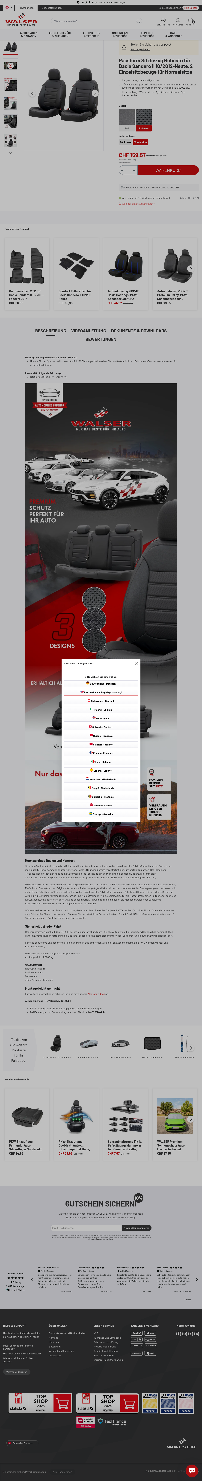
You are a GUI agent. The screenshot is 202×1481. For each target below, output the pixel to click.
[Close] (136, 663)
